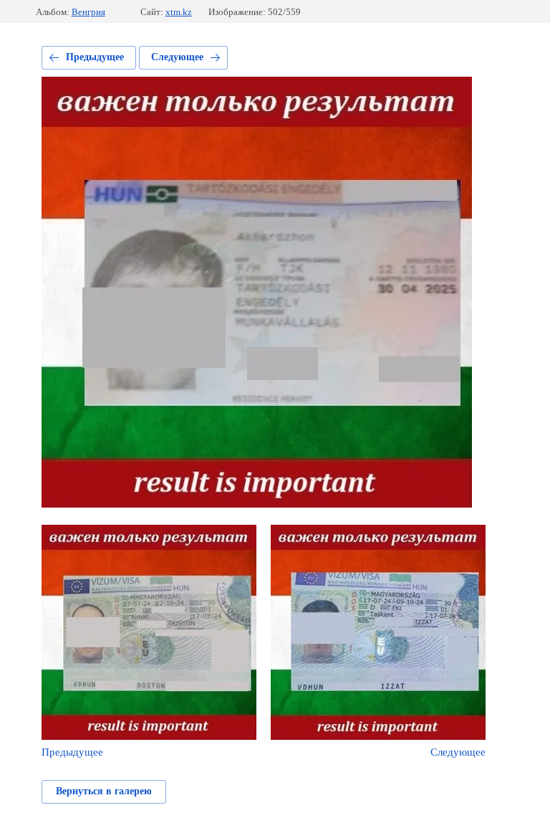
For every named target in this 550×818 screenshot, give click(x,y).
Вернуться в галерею (104, 791)
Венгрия (88, 11)
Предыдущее (95, 57)
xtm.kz (178, 11)
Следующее (177, 57)
